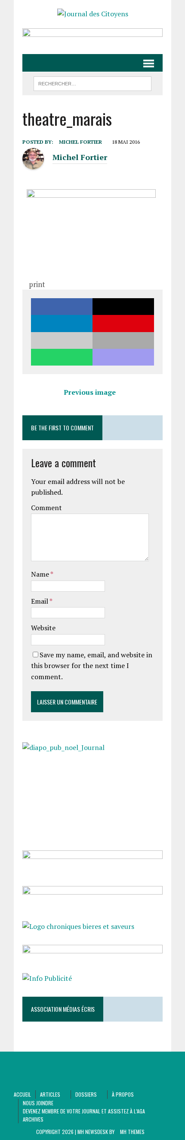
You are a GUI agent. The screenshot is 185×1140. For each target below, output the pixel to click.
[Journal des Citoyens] (92, 14)
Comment (46, 507)
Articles (50, 1094)
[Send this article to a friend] (61, 340)
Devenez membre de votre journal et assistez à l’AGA (84, 1111)
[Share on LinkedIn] (61, 323)
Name (40, 574)
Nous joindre (38, 1103)
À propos (123, 1094)
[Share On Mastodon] (123, 357)
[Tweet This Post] (123, 306)
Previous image (90, 392)
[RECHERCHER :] (93, 82)
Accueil (22, 1094)
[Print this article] (123, 340)
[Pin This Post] (123, 323)
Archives (33, 1119)
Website (43, 627)
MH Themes (132, 1131)
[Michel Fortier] (33, 164)
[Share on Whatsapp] (61, 357)
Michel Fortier (80, 142)
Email (40, 601)
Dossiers (86, 1094)
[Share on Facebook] (61, 306)
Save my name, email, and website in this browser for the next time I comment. (91, 665)
